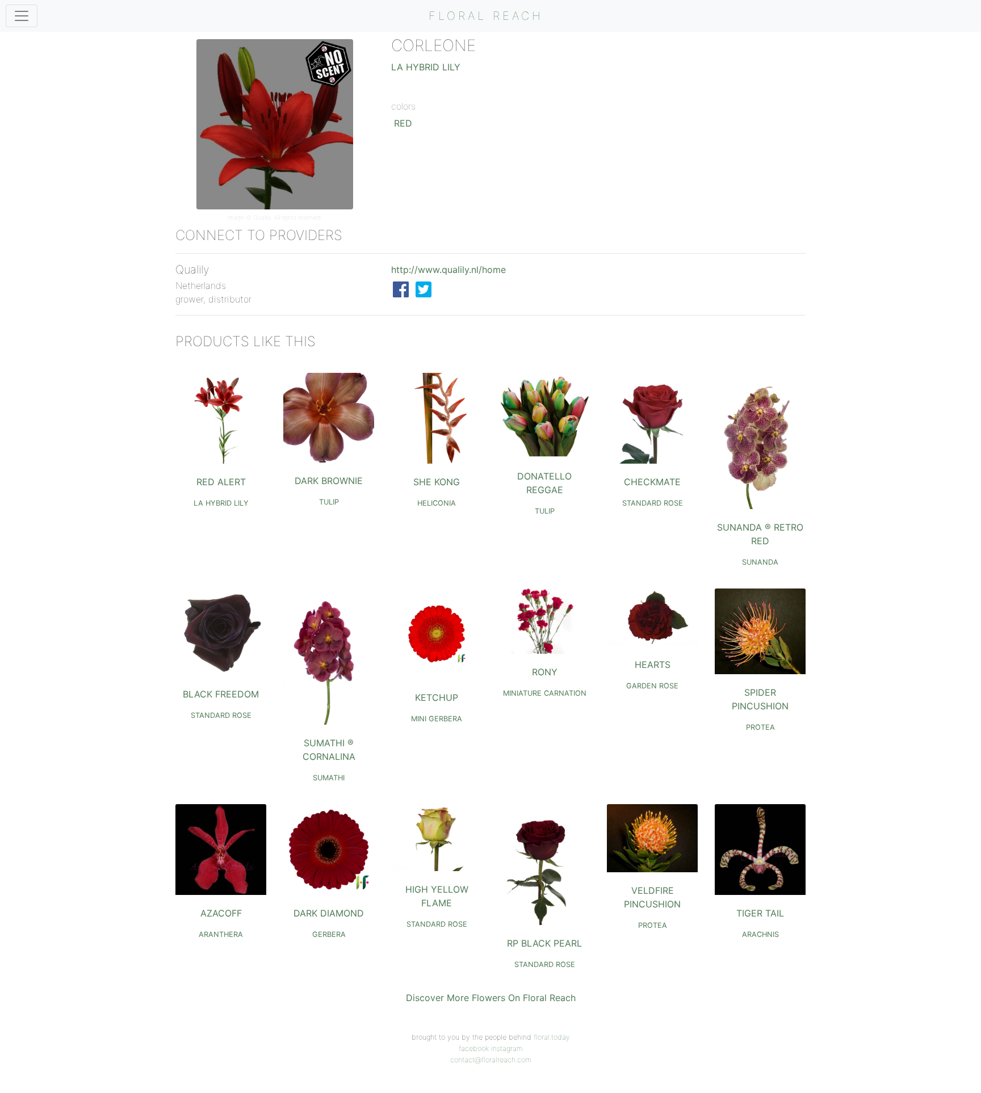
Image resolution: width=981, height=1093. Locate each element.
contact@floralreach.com (490, 1060)
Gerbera (329, 934)
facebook (474, 1048)
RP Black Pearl (544, 943)
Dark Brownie (329, 480)
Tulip (329, 502)
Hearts (652, 664)
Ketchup (436, 697)
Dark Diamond (329, 913)
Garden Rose (652, 686)
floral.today (552, 1037)
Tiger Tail (760, 913)
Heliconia (436, 503)
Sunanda (760, 562)
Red (403, 123)
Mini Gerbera (436, 718)
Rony (544, 672)
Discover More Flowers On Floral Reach (491, 997)
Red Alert (221, 481)
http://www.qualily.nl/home (448, 269)
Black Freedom (221, 694)
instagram (507, 1048)
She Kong (436, 481)
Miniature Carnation (544, 693)
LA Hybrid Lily (425, 67)
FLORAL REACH (486, 16)
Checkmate (652, 481)
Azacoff (221, 913)
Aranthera (221, 934)
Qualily (262, 217)
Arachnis (760, 934)
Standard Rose (652, 503)
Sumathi (329, 777)
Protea (760, 727)
